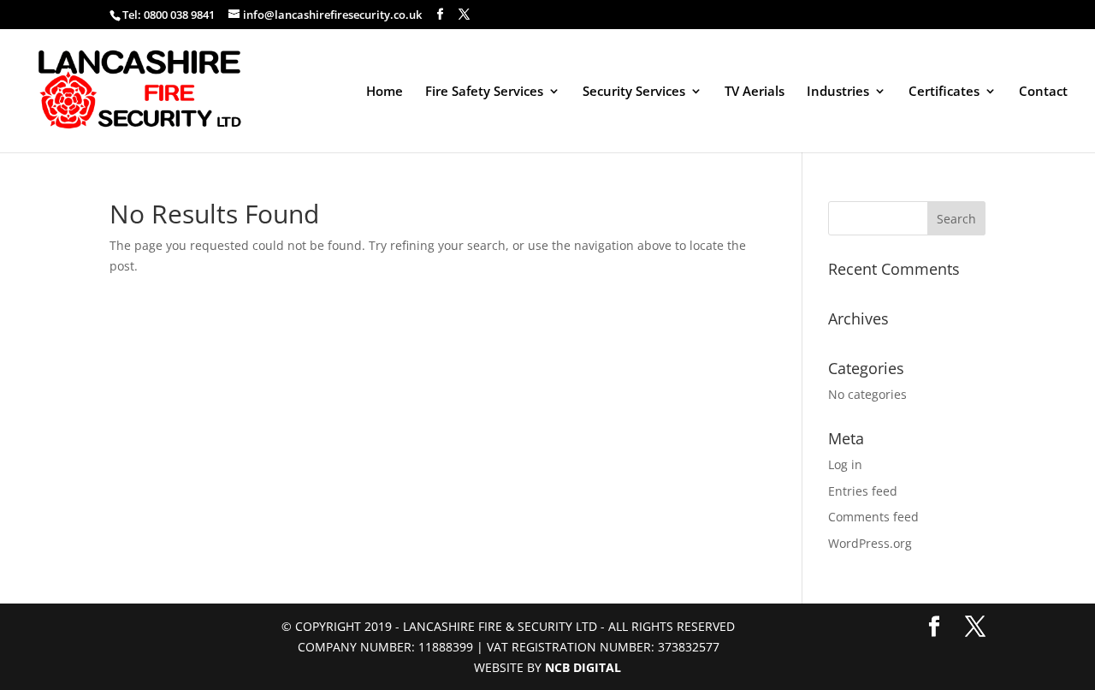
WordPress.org (870, 543)
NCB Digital (583, 667)
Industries (838, 92)
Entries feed (862, 491)
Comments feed (873, 517)
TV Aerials (754, 92)
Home (384, 92)
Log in (845, 464)
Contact (1043, 92)
